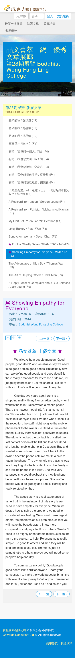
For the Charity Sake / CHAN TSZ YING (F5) (40, 244)
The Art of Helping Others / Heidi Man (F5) (36, 275)
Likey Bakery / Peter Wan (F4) (28, 228)
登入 (50, 16)
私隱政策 (66, 643)
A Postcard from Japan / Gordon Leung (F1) (37, 201)
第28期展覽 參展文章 (23, 107)
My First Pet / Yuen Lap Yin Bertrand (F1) (35, 221)
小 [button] (8, 338)
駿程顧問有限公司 (14, 630)
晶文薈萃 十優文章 (37, 351)
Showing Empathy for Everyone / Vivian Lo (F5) (38, 254)
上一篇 (44, 338)
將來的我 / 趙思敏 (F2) (23, 136)
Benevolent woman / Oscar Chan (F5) (33, 236)
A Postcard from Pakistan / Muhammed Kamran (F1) (39, 211)
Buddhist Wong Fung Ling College (33, 69)
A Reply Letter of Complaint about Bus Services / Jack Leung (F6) (39, 285)
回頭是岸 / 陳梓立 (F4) (23, 143)
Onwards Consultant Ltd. (19, 635)
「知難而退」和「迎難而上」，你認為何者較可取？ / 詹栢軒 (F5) (39, 192)
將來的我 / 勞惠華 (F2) (23, 128)
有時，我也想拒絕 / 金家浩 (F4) (29, 167)
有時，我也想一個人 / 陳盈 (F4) (29, 151)
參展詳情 (49, 23)
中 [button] (13, 338)
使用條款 (52, 643)
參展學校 (11, 30)
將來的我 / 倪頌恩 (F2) (23, 120)
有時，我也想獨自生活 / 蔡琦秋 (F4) (32, 174)
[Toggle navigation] (68, 7)
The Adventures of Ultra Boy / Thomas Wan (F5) (36, 265)
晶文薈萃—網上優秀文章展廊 (36, 52)
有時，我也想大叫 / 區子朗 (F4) (29, 159)
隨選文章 (33, 23)
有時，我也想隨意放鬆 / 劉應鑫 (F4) (32, 182)
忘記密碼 (63, 16)
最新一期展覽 (13, 23)
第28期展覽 (21, 63)
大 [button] (19, 338)
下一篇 (61, 338)
